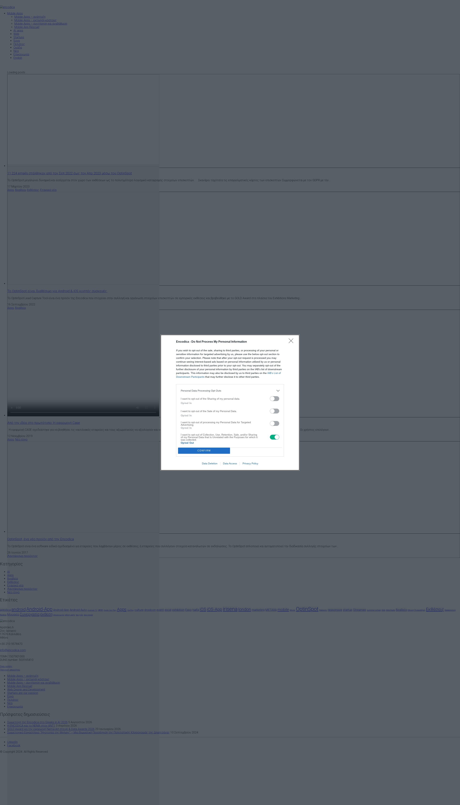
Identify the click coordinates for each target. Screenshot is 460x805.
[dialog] (230, 402)
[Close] (292, 342)
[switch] (274, 398)
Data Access (230, 463)
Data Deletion (209, 463)
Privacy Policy (250, 463)
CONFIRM (204, 450)
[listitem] (230, 391)
